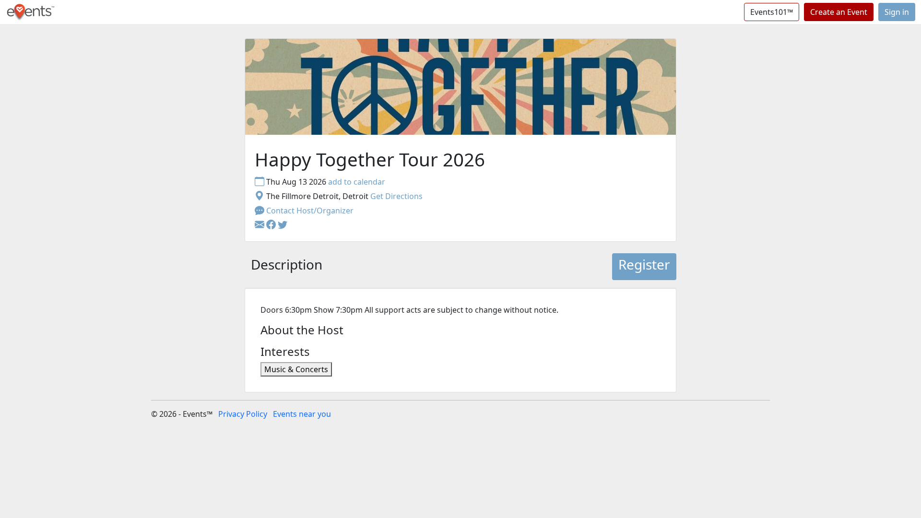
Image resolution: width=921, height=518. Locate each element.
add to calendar (356, 182)
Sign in (897, 12)
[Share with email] (260, 225)
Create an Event (838, 12)
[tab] (287, 266)
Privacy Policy (242, 414)
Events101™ (771, 12)
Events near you (302, 414)
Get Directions (396, 196)
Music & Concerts (296, 369)
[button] (272, 225)
